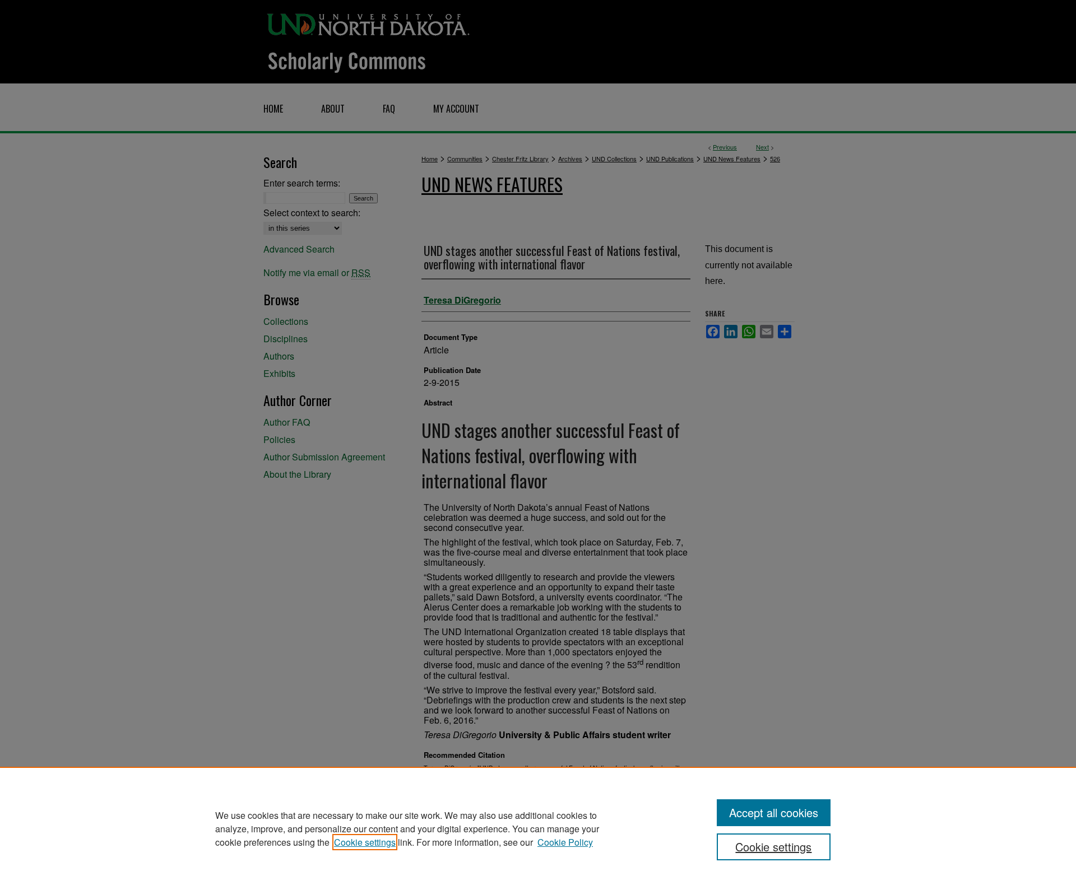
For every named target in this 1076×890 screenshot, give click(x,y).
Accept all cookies (773, 812)
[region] (538, 828)
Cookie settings (365, 842)
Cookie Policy (565, 842)
